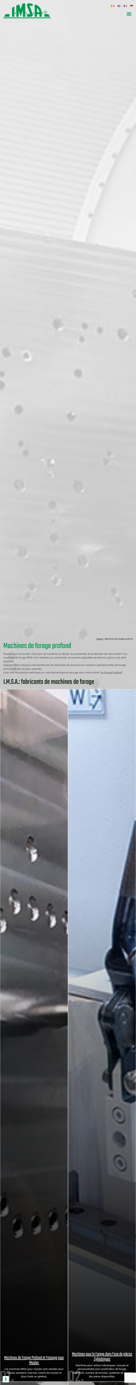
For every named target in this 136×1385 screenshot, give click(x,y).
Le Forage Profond (111, 672)
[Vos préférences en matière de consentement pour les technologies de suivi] (6, 1379)
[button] (129, 14)
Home (99, 638)
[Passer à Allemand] (131, 6)
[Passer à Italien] (112, 6)
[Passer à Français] (125, 6)
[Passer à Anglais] (119, 6)
